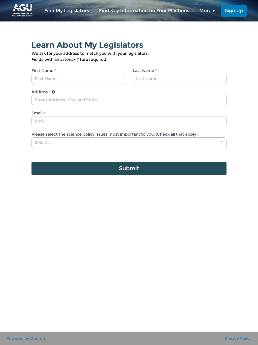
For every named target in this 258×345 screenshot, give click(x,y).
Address (41, 91)
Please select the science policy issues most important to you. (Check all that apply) (114, 134)
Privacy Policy (238, 338)
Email (38, 113)
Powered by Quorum (26, 338)
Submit (129, 168)
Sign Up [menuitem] (234, 10)
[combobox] (129, 100)
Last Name (145, 70)
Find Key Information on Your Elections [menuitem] (144, 10)
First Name (43, 70)
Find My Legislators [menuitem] (66, 10)
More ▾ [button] (207, 10)
